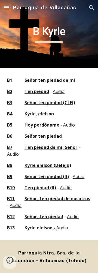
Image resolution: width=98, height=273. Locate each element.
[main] (49, 34)
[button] (6, 7)
